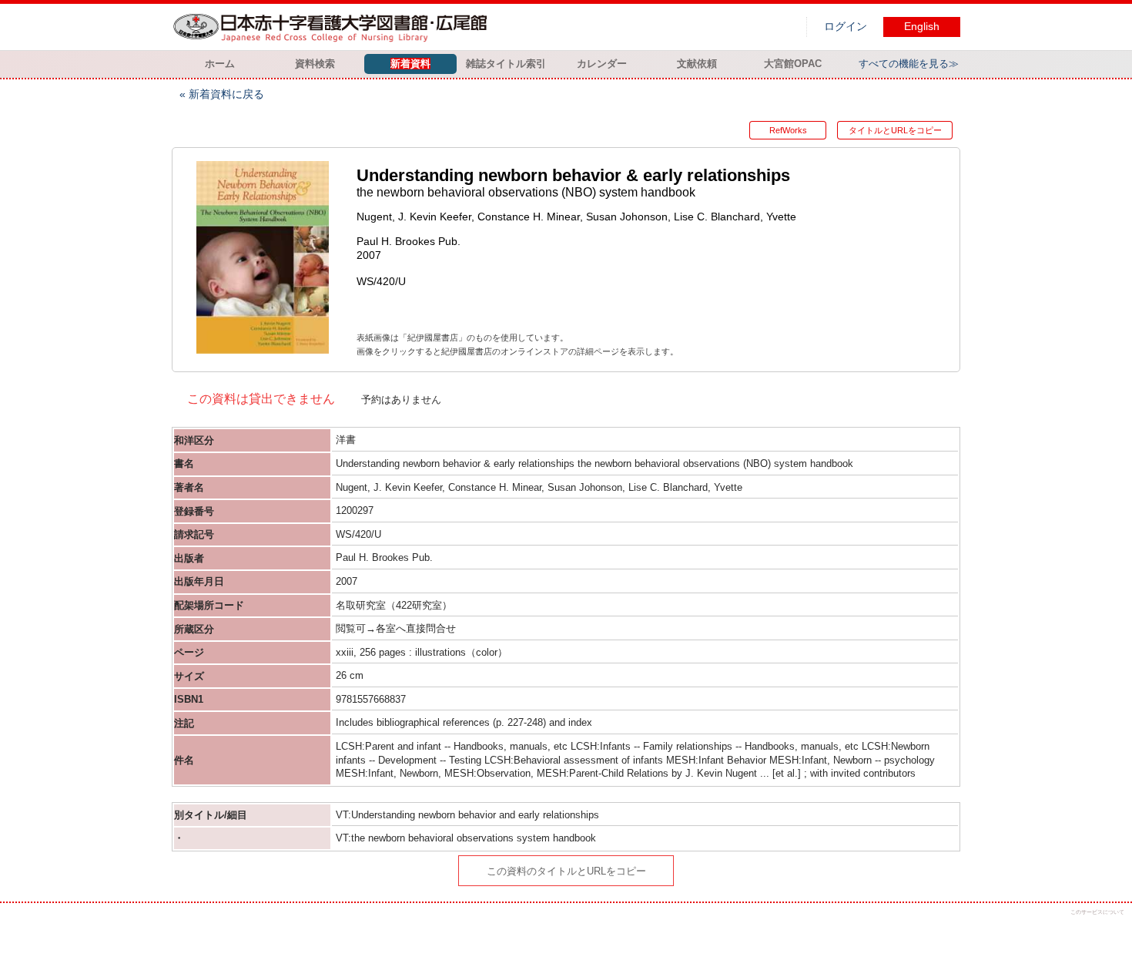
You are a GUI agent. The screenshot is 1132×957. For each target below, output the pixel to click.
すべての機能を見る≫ (909, 63)
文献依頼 (697, 63)
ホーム (220, 63)
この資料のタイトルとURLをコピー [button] (566, 871)
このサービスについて (1097, 911)
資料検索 (315, 63)
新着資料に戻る (226, 94)
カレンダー (602, 63)
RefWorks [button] (788, 130)
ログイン (845, 26)
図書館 (333, 27)
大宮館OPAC (793, 63)
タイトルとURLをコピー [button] (895, 130)
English (921, 26)
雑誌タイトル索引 (506, 63)
